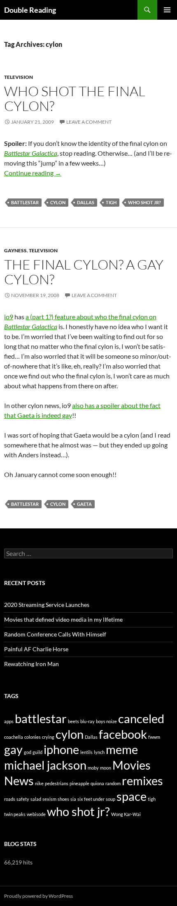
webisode (36, 814)
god (27, 752)
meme (122, 749)
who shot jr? (144, 202)
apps (9, 721)
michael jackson (45, 765)
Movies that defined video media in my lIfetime (63, 619)
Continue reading (32, 173)
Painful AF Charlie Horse (36, 648)
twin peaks (15, 814)
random (113, 783)
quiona (97, 783)
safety (22, 799)
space (131, 796)
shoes (63, 799)
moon (105, 767)
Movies (131, 765)
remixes (142, 780)
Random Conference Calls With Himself (55, 634)
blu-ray (87, 721)
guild (37, 752)
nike (39, 783)
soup (110, 799)
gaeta (84, 504)
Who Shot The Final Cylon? (74, 98)
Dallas (85, 202)
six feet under (91, 799)
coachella (13, 737)
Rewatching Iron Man (31, 663)
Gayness (15, 250)
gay (13, 749)
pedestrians (56, 783)
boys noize (106, 721)
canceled (141, 718)
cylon (57, 202)
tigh (111, 202)
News (19, 780)
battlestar (25, 202)
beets (73, 721)
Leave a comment (89, 122)
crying (48, 737)
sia (73, 799)
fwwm (154, 737)
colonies (32, 737)
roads (9, 799)
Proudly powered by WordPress (38, 896)
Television (18, 77)
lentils (86, 752)
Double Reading (30, 9)
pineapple (79, 783)
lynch (99, 752)
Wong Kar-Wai (126, 814)
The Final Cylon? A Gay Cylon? (83, 272)
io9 (8, 316)
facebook (123, 734)
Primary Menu (167, 10)
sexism (49, 799)
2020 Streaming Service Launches (46, 604)
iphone (61, 749)
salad (35, 799)
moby (93, 767)
